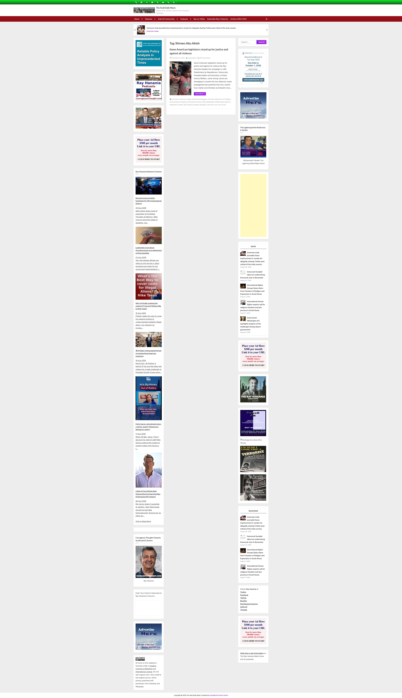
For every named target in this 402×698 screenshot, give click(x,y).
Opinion (227, 102)
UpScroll (243, 607)
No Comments (205, 58)
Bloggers (203, 99)
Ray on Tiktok (199, 19)
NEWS (253, 246)
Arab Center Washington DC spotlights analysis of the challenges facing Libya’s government (250, 324)
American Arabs (153, 31)
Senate (196, 105)
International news (194, 102)
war (216, 105)
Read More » (200, 94)
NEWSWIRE (253, 511)
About (136, 19)
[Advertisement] (253, 205)
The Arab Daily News (166, 7)
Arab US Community (166, 19)
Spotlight (202, 105)
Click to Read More (143, 521)
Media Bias (210, 102)
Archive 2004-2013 (238, 19)
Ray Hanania (188, 105)
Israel (204, 102)
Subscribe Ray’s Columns (217, 19)
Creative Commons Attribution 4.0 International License (146, 669)
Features (148, 19)
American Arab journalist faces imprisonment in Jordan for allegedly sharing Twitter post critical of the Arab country (191, 28)
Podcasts (184, 19)
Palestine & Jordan (176, 105)
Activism (175, 99)
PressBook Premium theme (219, 695)
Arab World (196, 99)
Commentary (174, 102)
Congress (183, 102)
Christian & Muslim (214, 99)
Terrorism (210, 105)
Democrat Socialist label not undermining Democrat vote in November (252, 275)
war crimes (222, 105)
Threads (243, 610)
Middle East (219, 102)
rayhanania (192, 58)
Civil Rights (226, 99)
